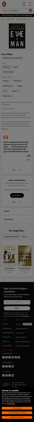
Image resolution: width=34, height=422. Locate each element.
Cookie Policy (11, 403)
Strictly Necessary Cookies (17, 412)
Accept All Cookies (17, 417)
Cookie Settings (17, 408)
